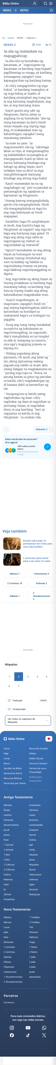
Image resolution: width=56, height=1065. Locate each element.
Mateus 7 (15, 573)
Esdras (7, 874)
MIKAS (20, 37)
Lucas (7, 927)
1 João (32, 956)
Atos (6, 937)
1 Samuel (8, 844)
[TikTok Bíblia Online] (28, 1035)
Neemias (8, 879)
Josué (6, 829)
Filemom (33, 932)
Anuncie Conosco (38, 763)
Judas (32, 971)
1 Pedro (33, 947)
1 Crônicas (9, 864)
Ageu (32, 884)
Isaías (32, 814)
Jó (5, 889)
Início (6, 748)
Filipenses (9, 966)
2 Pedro (33, 951)
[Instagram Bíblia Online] (11, 1027)
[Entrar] (34, 3)
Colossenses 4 (41, 573)
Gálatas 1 (15, 595)
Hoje (6, 753)
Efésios (7, 961)
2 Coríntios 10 (14, 583)
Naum (32, 869)
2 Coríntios (9, 951)
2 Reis (7, 859)
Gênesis (8, 805)
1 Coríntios (9, 947)
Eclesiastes (35, 805)
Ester (6, 884)
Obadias (33, 854)
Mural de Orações (38, 748)
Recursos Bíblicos (13, 778)
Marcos (7, 922)
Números (8, 819)
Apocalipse (35, 976)
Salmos (7, 894)
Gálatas (8, 956)
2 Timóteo (34, 922)
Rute (6, 839)
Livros (11, 37)
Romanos (8, 942)
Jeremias (33, 819)
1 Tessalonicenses (13, 976)
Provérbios (9, 899)
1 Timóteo (34, 917)
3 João (32, 966)
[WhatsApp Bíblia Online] (44, 1027)
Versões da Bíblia (13, 768)
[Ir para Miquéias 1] (6, 429)
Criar (38, 44)
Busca (7, 763)
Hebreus (33, 937)
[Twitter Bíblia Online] (44, 1035)
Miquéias (34, 864)
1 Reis (7, 854)
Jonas (32, 859)
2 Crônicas (9, 869)
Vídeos (32, 753)
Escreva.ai (9, 1002)
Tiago (32, 942)
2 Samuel (8, 849)
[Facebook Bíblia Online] (11, 1035)
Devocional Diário (13, 773)
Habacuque (35, 874)
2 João (32, 961)
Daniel (32, 834)
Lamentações (36, 824)
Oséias (32, 839)
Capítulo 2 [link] (31, 37)
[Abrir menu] (51, 3)
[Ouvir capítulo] (51, 10)
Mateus (8, 917)
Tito (31, 927)
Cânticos (33, 810)
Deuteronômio (11, 824)
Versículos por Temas (15, 783)
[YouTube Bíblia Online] (28, 1027)
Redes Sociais (36, 758)
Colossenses (10, 971)
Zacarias (33, 889)
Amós (32, 849)
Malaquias (34, 894)
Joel (31, 844)
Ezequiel (33, 829)
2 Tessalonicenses (13, 981)
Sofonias (33, 879)
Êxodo (7, 810)
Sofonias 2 (41, 583)
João (6, 932)
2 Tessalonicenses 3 (41, 596)
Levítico (8, 814)
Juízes (7, 834)
